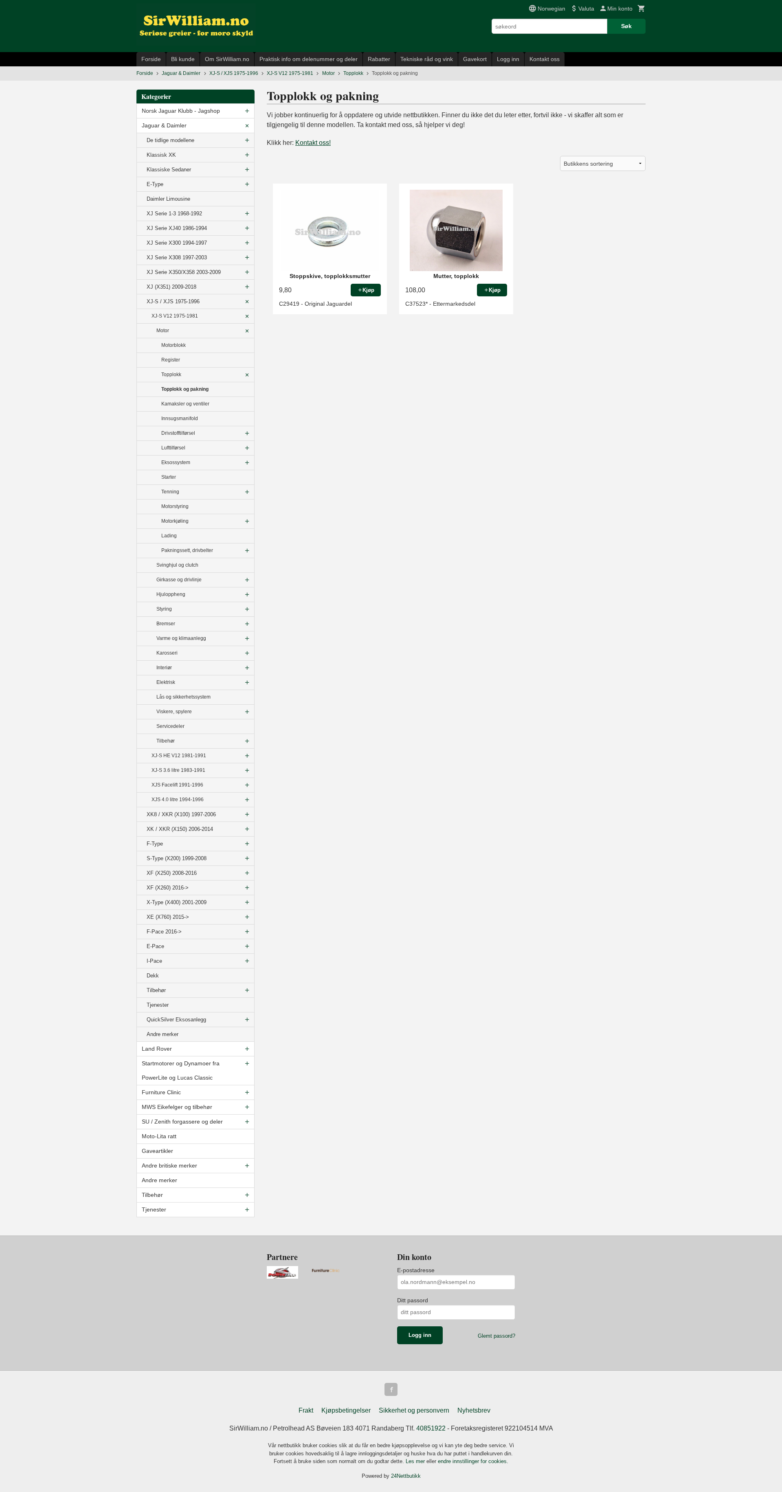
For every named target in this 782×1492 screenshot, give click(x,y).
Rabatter (379, 59)
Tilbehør (165, 741)
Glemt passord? (496, 1336)
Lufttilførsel (173, 448)
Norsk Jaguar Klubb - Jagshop (181, 110)
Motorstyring (175, 506)
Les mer (416, 1461)
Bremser (165, 624)
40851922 (431, 1428)
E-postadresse (416, 1270)
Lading (169, 536)
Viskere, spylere (174, 711)
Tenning (170, 492)
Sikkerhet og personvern (414, 1410)
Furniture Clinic (161, 1092)
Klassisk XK (161, 155)
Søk (626, 26)
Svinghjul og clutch (177, 565)
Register (170, 360)
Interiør (164, 667)
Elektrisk (165, 682)
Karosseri (167, 653)
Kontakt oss (544, 59)
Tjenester (158, 1005)
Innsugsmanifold (179, 418)
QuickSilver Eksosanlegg (176, 1020)
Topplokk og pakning (185, 389)
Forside (151, 59)
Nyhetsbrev (473, 1410)
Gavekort (475, 59)
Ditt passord (412, 1300)
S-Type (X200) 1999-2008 (176, 858)
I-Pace (154, 961)
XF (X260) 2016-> (168, 888)
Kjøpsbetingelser (346, 1410)
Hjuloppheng (170, 594)
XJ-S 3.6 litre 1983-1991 (178, 770)
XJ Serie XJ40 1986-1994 (177, 228)
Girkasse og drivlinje (179, 580)
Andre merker (162, 1034)
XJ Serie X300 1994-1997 (177, 243)
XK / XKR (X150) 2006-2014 (180, 829)
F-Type (155, 844)
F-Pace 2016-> (164, 932)
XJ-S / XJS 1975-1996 (173, 301)
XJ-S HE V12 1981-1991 (179, 755)
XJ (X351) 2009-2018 (171, 287)
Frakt (306, 1410)
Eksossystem (175, 462)
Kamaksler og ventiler (185, 404)
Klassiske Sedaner (169, 170)
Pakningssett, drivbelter (187, 550)
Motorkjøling (175, 521)
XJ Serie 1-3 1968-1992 (174, 213)
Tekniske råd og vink (426, 59)
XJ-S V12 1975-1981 (175, 316)
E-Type (155, 184)
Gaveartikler (157, 1151)
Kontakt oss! (313, 142)
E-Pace (155, 946)
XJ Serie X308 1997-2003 (177, 257)
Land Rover (157, 1048)
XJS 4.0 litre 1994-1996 (178, 799)
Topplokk (171, 374)
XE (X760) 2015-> (168, 917)
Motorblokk (173, 345)
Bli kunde (183, 59)
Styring (164, 609)
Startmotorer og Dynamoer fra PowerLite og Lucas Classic (181, 1070)
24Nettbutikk (406, 1476)
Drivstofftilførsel (178, 433)
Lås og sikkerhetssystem (183, 697)
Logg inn (508, 59)
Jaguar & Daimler (164, 125)
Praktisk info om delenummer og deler (308, 59)
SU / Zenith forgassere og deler (182, 1121)
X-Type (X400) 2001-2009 (176, 902)
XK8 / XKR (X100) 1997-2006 (181, 814)
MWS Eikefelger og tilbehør (177, 1107)
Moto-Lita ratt (159, 1136)
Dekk (153, 976)
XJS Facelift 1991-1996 (177, 785)
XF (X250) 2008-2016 (172, 873)
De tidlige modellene (170, 140)
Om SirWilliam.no (227, 59)
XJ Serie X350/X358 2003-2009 (184, 272)
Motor (162, 330)
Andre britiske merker (169, 1165)
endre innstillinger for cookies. (473, 1461)
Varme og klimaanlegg (181, 638)
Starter (168, 477)
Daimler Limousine (168, 199)
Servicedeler (170, 726)
